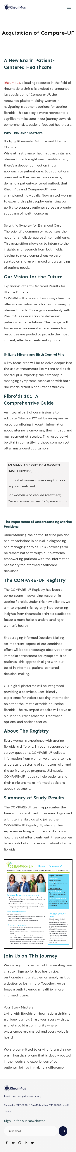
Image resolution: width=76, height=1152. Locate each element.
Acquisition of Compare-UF (38, 32)
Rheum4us (12, 82)
